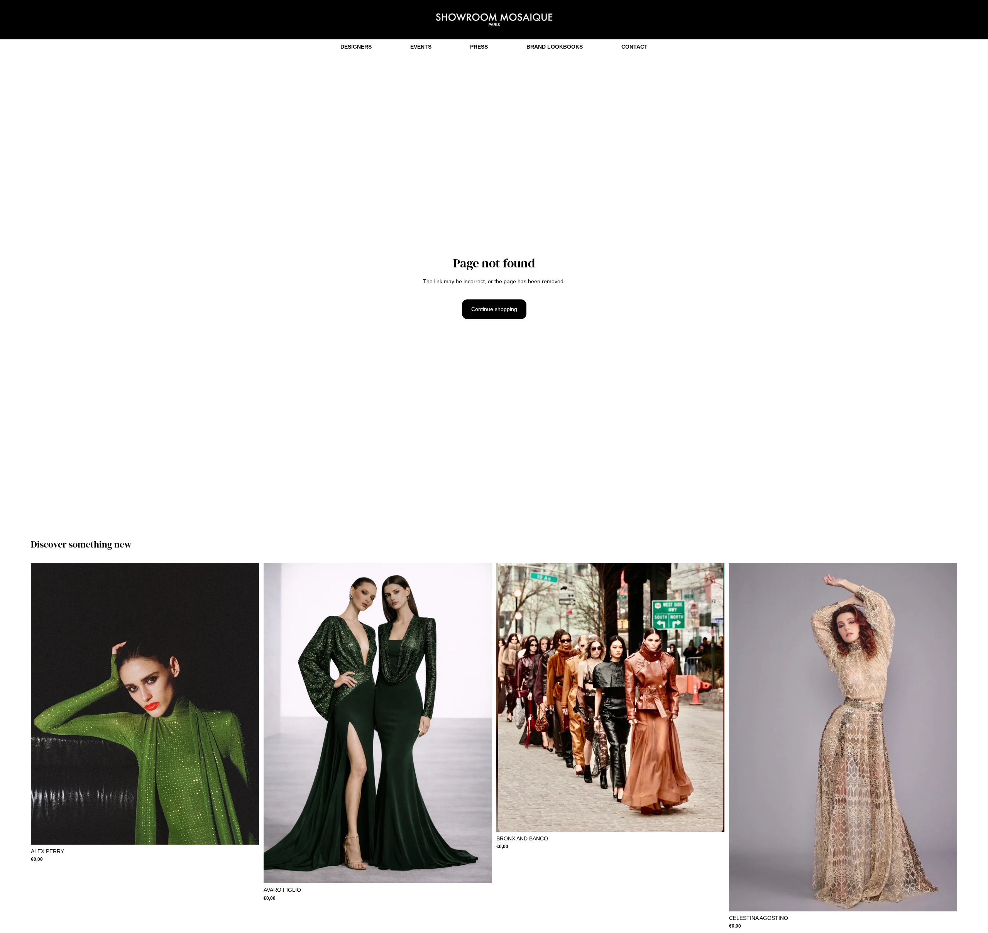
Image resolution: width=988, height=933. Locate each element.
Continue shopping (494, 309)
